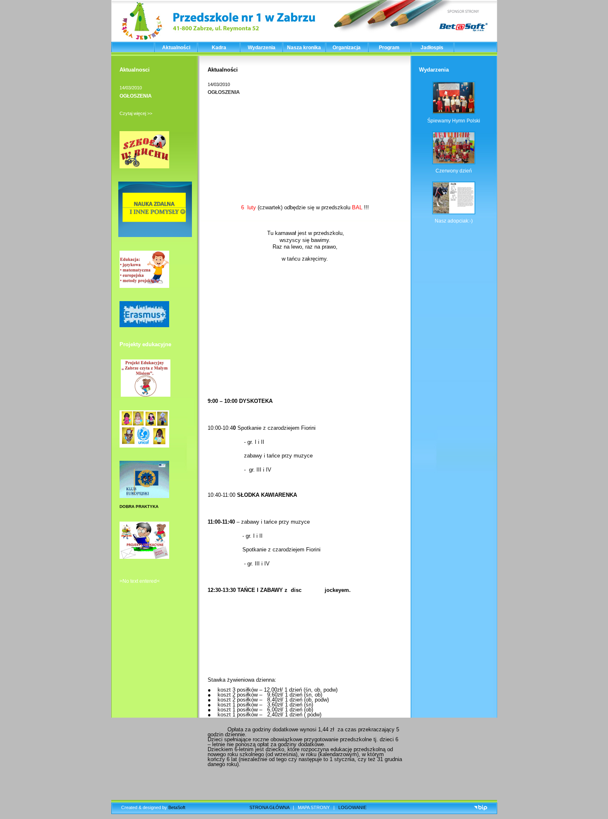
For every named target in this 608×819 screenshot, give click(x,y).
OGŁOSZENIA (136, 96)
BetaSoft (176, 807)
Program (389, 47)
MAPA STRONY (314, 807)
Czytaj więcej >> (136, 113)
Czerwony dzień (454, 171)
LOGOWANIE (352, 807)
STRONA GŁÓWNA (269, 807)
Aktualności (176, 47)
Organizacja (347, 47)
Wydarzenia (261, 47)
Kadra (219, 47)
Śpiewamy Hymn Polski (453, 121)
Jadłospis (432, 47)
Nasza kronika (304, 47)
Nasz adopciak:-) (454, 221)
